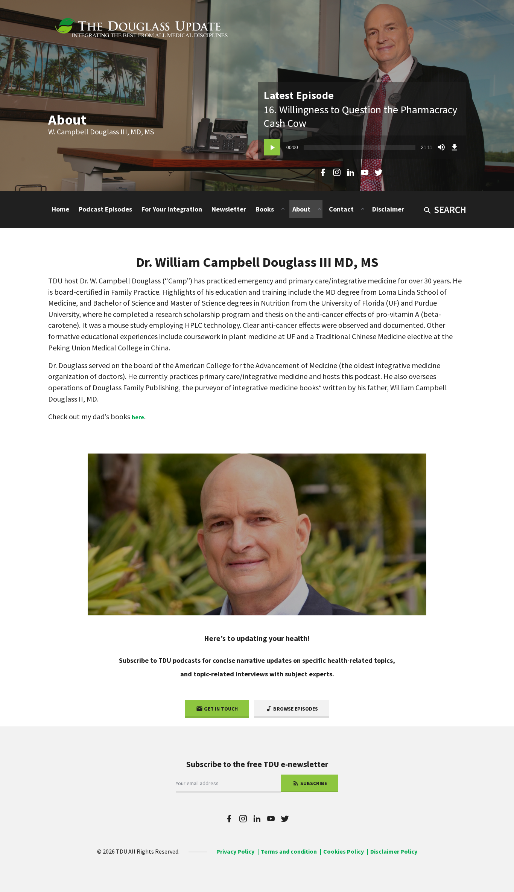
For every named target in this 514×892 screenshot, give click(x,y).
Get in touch (220, 708)
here (138, 417)
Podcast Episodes (105, 209)
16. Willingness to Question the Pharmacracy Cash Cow (360, 116)
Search (450, 210)
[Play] (272, 147)
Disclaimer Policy (393, 851)
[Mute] (441, 147)
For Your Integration (171, 209)
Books (264, 209)
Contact (341, 209)
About (301, 209)
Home (60, 209)
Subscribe (313, 783)
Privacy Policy (235, 851)
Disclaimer (388, 209)
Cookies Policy (343, 851)
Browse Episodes (295, 708)
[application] (362, 147)
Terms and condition (289, 851)
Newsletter (228, 209)
